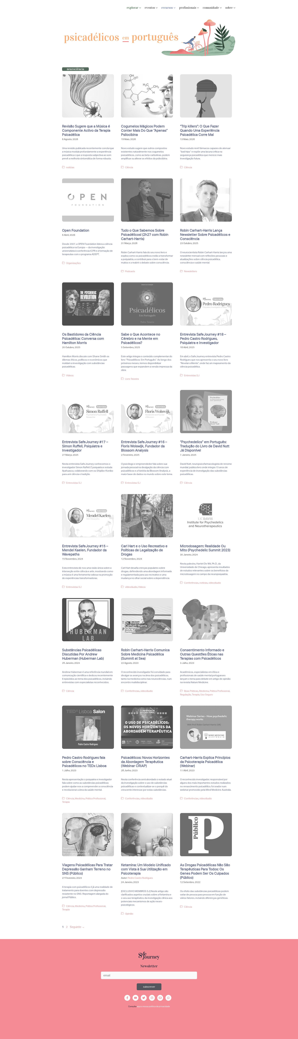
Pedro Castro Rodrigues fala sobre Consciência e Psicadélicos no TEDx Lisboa (84, 762)
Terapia (195, 694)
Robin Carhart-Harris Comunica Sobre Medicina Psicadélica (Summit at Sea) (145, 654)
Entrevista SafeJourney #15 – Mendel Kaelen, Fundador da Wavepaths (85, 550)
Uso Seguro (206, 694)
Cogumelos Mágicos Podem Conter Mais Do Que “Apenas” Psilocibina (144, 130)
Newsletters (190, 271)
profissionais (187, 7)
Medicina (204, 691)
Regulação (185, 694)
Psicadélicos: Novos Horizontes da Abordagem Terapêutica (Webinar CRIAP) (145, 762)
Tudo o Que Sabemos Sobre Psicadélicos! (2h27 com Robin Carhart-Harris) (144, 234)
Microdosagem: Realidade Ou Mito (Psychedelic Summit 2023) (205, 548)
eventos (150, 7)
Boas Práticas (191, 691)
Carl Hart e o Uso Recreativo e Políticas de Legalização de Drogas (144, 550)
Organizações (73, 263)
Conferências (191, 582)
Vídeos (70, 375)
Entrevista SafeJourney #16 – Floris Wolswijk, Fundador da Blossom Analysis (144, 446)
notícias (70, 167)
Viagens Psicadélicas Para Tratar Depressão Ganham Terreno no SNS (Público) (87, 869)
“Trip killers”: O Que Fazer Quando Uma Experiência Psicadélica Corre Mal (199, 130)
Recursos (167, 7)
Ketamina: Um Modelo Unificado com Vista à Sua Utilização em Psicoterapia (146, 869)
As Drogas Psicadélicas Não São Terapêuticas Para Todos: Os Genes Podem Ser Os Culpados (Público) (205, 871)
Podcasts (130, 271)
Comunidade (211, 7)
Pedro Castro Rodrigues (140, 878)
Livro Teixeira (132, 379)
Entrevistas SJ (191, 375)
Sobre (229, 7)
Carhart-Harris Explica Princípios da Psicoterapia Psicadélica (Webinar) (205, 762)
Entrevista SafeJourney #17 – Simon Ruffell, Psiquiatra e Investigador (85, 446)
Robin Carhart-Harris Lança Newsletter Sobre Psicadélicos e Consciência (205, 234)
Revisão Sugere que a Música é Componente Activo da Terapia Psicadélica (86, 130)
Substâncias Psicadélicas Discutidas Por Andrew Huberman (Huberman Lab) (83, 654)
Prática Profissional (220, 691)
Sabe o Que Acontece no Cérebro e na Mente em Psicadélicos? (140, 338)
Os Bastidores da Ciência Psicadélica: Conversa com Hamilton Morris (83, 338)
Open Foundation (75, 230)
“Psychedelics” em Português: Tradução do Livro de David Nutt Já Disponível (204, 446)
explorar (132, 7)
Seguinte (77, 926)
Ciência (129, 167)
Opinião (129, 913)
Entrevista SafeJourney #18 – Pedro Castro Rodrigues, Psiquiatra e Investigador (203, 338)
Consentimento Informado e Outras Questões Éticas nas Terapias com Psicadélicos (202, 654)
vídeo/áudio (131, 587)
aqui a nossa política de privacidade (153, 1006)
